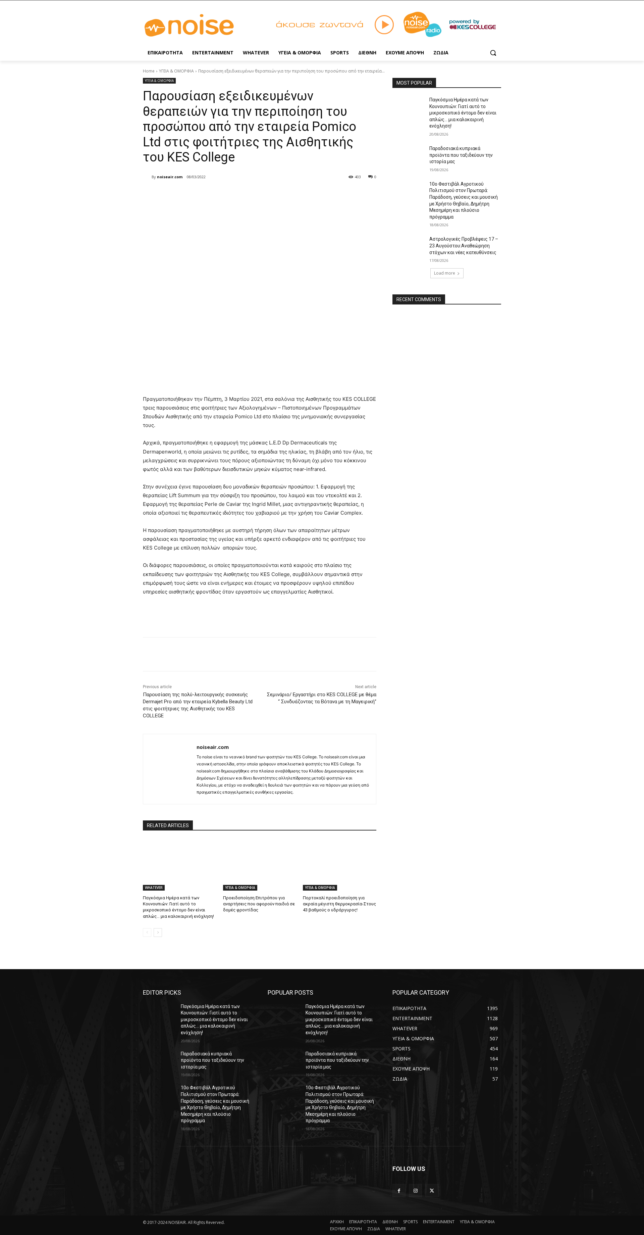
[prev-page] (147, 932)
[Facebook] (191, 194)
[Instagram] (415, 1190)
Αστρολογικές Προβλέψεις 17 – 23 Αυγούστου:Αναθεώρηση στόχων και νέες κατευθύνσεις (463, 245)
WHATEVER (154, 887)
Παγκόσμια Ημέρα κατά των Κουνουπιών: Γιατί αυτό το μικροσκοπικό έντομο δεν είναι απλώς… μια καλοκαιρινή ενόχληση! (462, 113)
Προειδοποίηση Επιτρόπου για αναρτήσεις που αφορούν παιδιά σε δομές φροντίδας (259, 903)
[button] (493, 53)
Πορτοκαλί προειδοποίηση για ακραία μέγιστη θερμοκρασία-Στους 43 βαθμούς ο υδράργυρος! (339, 903)
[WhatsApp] (237, 194)
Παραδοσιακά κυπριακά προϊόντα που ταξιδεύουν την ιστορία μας (461, 155)
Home (149, 71)
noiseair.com (169, 176)
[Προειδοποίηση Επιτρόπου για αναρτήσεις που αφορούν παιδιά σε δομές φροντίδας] (260, 865)
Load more (444, 273)
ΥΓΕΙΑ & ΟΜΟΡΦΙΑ (176, 71)
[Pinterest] (222, 194)
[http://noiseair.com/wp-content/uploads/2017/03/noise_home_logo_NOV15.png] (196, 25)
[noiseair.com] (147, 177)
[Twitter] (206, 194)
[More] (253, 194)
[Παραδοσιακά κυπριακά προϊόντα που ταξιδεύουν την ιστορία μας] (408, 156)
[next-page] (158, 932)
